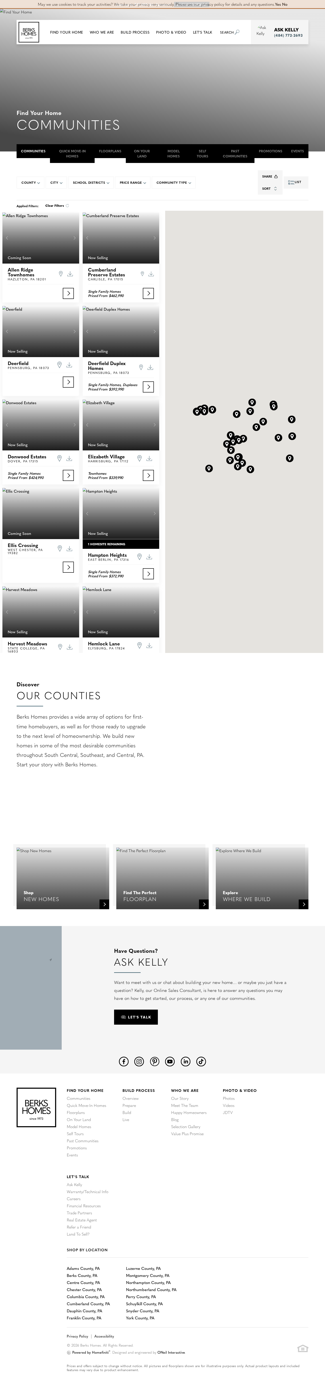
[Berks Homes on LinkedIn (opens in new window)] (186, 1061)
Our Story (180, 1098)
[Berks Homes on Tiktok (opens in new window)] (201, 1061)
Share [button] (267, 176)
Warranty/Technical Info (87, 1191)
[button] (66, 32)
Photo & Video (240, 1090)
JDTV (228, 1112)
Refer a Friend (79, 1227)
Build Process (138, 1090)
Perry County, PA (141, 1296)
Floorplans (110, 151)
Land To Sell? (78, 1234)
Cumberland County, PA (88, 1303)
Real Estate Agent (82, 1220)
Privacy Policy (77, 1336)
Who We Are (185, 1090)
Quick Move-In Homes (72, 153)
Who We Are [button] (102, 32)
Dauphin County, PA (84, 1310)
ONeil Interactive (171, 1352)
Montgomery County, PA (147, 1275)
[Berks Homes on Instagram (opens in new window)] (139, 1061)
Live (125, 1119)
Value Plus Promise (187, 1133)
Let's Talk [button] (202, 32)
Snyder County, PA (142, 1310)
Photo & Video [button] (171, 32)
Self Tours (202, 153)
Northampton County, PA (148, 1282)
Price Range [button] (131, 182)
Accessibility (104, 1336)
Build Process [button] (135, 32)
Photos (229, 1098)
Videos (228, 1105)
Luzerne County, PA (143, 1268)
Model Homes (173, 153)
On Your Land (142, 153)
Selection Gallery (185, 1126)
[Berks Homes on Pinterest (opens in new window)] (154, 1061)
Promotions (270, 151)
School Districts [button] (89, 182)
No (284, 4)
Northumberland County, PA (151, 1289)
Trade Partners (79, 1212)
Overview (130, 1098)
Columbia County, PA (86, 1296)
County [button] (28, 182)
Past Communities (235, 153)
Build (126, 1112)
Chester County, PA (84, 1289)
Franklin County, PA (84, 1317)
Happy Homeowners (188, 1112)
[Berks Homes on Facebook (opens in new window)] (124, 1061)
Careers (73, 1198)
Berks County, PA (82, 1275)
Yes (278, 4)
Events (297, 151)
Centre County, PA (83, 1282)
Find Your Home (85, 1090)
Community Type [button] (172, 182)
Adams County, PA (83, 1268)
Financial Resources (84, 1205)
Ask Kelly (74, 1184)
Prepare (129, 1105)
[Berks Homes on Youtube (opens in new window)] (170, 1061)
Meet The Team (184, 1105)
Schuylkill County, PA (144, 1303)
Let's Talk (78, 1176)
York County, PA (140, 1317)
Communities (33, 151)
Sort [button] (266, 188)
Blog (175, 1119)
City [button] (54, 182)
